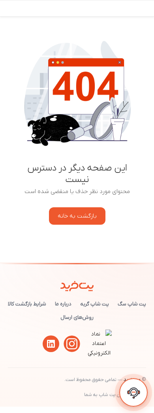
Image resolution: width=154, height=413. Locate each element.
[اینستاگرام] (72, 343)
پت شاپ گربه (94, 304)
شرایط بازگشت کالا (27, 304)
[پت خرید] (77, 284)
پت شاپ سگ (132, 304)
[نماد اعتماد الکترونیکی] (99, 353)
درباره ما (63, 304)
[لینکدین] (51, 343)
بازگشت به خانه (77, 216)
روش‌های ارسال (77, 317)
